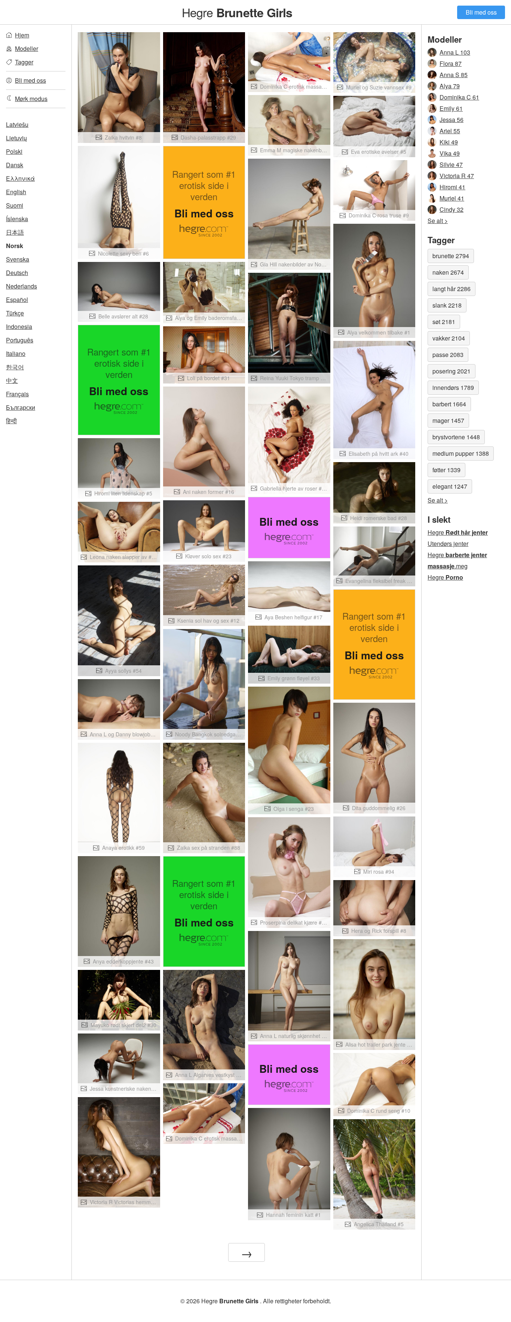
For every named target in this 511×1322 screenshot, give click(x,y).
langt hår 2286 (451, 288)
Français (17, 394)
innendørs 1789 (453, 387)
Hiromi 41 (452, 187)
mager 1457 (448, 420)
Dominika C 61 (459, 97)
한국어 (15, 367)
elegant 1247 (449, 486)
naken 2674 (448, 272)
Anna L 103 (455, 52)
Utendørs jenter (448, 543)
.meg (448, 566)
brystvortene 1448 (456, 437)
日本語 (15, 232)
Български (20, 407)
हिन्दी (11, 420)
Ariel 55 (450, 130)
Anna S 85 (454, 74)
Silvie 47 (451, 164)
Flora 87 (451, 63)
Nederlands (21, 286)
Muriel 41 (452, 198)
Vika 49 (450, 153)
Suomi (14, 205)
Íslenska (17, 218)
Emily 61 (451, 108)
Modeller (26, 48)
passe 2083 (447, 354)
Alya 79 (450, 86)
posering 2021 (451, 371)
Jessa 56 (451, 119)
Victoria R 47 (457, 175)
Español (17, 299)
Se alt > (438, 220)
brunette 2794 (450, 255)
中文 (12, 380)
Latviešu (17, 124)
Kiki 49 (449, 142)
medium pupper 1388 (460, 453)
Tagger (24, 62)
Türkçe (15, 313)
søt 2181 (443, 321)
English (16, 191)
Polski (14, 151)
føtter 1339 (446, 469)
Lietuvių (16, 138)
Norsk (14, 245)
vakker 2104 (448, 338)
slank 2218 (447, 305)
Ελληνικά (20, 178)
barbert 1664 (449, 404)
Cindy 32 (451, 209)
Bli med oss (481, 12)
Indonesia (19, 326)
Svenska (17, 259)
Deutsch (17, 272)
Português (19, 340)
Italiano (15, 353)
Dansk (14, 165)
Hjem (22, 35)
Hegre (237, 12)
